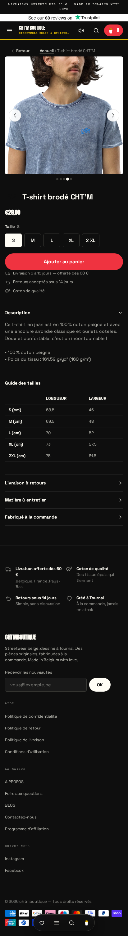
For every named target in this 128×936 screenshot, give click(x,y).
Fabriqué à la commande (31, 517)
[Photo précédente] (15, 115)
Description (17, 312)
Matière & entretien (26, 500)
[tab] (57, 179)
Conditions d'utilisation (27, 751)
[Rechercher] (96, 30)
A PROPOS (14, 781)
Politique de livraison (24, 739)
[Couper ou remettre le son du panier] (81, 30)
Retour (23, 50)
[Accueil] (41, 922)
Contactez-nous (21, 817)
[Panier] (86, 922)
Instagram (14, 858)
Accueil (47, 50)
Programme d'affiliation (27, 828)
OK (100, 685)
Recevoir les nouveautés (28, 672)
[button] (12, 197)
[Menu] (9, 30)
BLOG (10, 805)
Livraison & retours (25, 483)
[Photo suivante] (113, 115)
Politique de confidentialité (31, 716)
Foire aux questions (24, 793)
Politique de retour (23, 728)
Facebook (14, 870)
